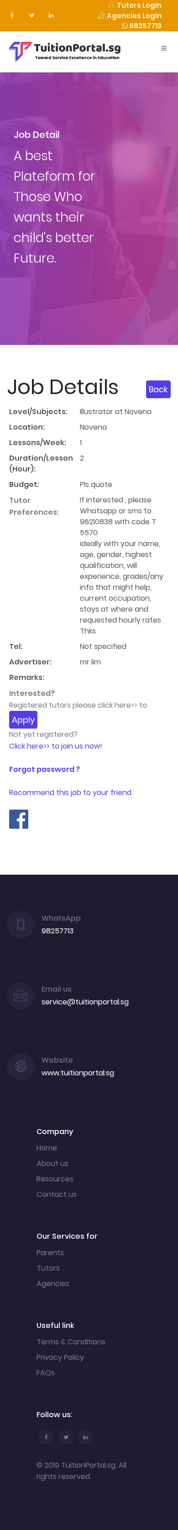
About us (52, 1163)
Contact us (57, 1194)
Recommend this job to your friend (70, 792)
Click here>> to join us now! (55, 746)
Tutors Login (138, 5)
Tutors (48, 1268)
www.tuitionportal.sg (78, 1073)
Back (158, 389)
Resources (55, 1179)
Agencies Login (133, 15)
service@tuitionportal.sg (85, 1002)
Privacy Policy (60, 1357)
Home (47, 1148)
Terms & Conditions (71, 1342)
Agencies (53, 1283)
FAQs (46, 1373)
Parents (50, 1252)
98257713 (145, 25)
